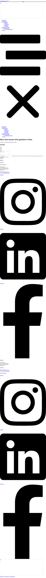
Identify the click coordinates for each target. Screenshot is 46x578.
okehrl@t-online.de (6, 172)
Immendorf (6, 25)
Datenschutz (6, 576)
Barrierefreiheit (12, 576)
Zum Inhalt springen (3, 1)
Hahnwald (6, 26)
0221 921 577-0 (6, 171)
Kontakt (3, 30)
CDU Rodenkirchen (5, 28)
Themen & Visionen (5, 27)
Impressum (2, 576)
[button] (23, 78)
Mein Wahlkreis (5, 22)
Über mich (4, 20)
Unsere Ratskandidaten (8, 29)
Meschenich (6, 24)
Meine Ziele (4, 21)
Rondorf (5, 23)
